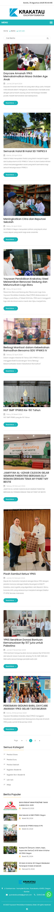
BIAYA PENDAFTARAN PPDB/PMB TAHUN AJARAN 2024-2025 (33, 803)
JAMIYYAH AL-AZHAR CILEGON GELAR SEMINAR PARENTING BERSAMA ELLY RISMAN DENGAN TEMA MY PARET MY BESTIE (26, 477)
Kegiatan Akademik (14, 769)
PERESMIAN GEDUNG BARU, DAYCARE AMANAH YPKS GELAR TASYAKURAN (26, 707)
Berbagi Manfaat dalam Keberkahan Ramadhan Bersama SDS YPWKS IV (26, 349)
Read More (10, 103)
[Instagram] (27, 909)
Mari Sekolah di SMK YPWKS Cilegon (32, 815)
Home (6, 31)
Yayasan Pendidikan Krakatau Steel (23, 905)
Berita (13, 31)
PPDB (9, 785)
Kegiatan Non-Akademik (16, 774)
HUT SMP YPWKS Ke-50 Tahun (22, 410)
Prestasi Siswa (12, 754)
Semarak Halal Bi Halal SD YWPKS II (25, 151)
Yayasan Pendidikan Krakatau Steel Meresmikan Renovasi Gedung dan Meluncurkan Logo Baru (26, 282)
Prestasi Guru (12, 759)
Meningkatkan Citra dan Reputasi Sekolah (25, 220)
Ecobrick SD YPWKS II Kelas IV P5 (31, 826)
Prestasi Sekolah (13, 764)
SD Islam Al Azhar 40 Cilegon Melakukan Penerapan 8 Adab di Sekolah (34, 864)
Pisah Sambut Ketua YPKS (20, 574)
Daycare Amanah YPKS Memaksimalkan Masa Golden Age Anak (26, 76)
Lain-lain (10, 780)
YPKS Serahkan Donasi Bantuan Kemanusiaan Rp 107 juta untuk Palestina (23, 642)
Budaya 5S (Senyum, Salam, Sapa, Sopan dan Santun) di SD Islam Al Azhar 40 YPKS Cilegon (34, 850)
